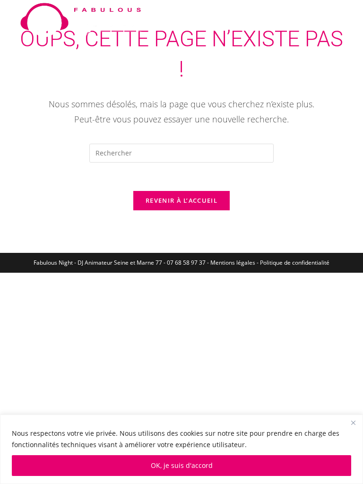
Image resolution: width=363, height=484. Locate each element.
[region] (181, 449)
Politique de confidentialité (294, 263)
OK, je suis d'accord (182, 465)
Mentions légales (232, 263)
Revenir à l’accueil (181, 200)
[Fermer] (353, 422)
